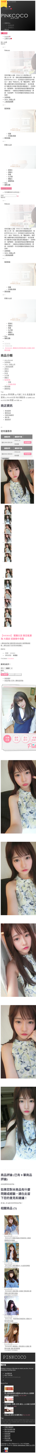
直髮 (15, 400)
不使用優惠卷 (5, 458)
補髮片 (10, 179)
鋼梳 (7, 394)
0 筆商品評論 (5, 643)
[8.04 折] (11, 1234)
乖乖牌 (11, 394)
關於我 (7, 417)
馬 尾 (6, 373)
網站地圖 (7, 1438)
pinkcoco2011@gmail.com (12, 1377)
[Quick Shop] (16, 1344)
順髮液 (22, 397)
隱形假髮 (7, 386)
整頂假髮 (7, 343)
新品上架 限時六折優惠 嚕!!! (13, 1415)
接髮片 (10, 172)
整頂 (6, 397)
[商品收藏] (13, 1344)
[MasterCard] (6, 1451)
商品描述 (7, 678)
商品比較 (18, 674)
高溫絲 (33, 397)
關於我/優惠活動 (9, 1429)
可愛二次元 (21, 395)
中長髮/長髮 (12, 136)
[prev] (16, 565)
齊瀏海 (30, 1422)
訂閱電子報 (8, 1440)
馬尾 (9, 174)
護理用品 (11, 181)
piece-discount (8, 360)
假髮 (12, 400)
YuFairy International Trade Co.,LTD (24, 1445)
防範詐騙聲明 (9, 415)
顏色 (2, 668)
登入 (4, 1203)
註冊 (9, 1203)
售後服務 (8, 411)
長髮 (16, 394)
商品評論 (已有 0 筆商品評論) (13, 680)
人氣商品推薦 (8, 366)
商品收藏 (11, 674)
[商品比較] (15, 1344)
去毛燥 (3, 395)
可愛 (26, 397)
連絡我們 (8, 419)
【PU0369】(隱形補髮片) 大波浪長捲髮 (17, 1265)
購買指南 (8, 413)
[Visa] (6, 1449)
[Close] (1, 427)
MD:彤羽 (3, 400)
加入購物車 (4, 674)
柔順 (7, 400)
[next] (16, 566)
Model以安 (11, 397)
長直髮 (30, 394)
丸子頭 (10, 176)
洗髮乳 (21, 400)
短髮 (9, 133)
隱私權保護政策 (9, 1431)
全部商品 (7, 362)
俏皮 (17, 397)
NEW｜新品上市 (9, 364)
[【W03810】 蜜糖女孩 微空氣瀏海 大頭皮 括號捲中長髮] (17, 503)
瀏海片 (10, 170)
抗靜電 (29, 397)
